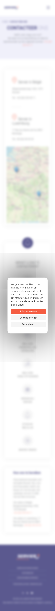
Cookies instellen (28, 317)
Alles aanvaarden (28, 311)
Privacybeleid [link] (28, 324)
